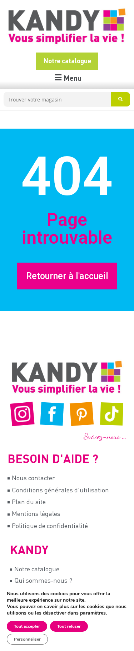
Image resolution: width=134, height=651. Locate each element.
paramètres (93, 613)
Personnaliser (27, 639)
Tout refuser (69, 626)
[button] (67, 78)
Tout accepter (27, 626)
